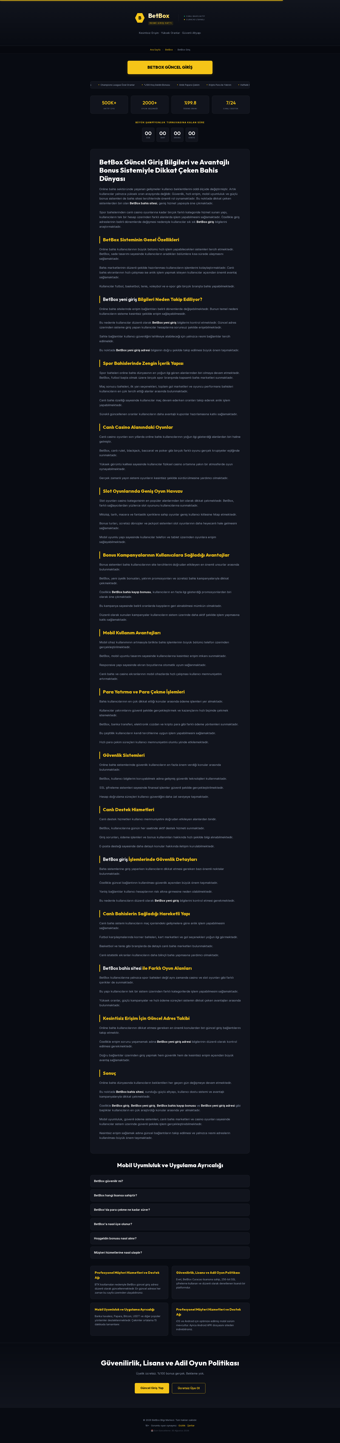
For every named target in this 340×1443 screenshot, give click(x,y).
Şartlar (191, 1425)
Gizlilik (181, 1425)
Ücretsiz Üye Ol (189, 1388)
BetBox (169, 49)
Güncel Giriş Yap (151, 1388)
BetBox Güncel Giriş (170, 67)
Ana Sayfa (155, 49)
